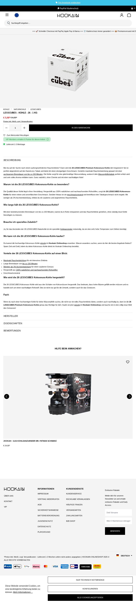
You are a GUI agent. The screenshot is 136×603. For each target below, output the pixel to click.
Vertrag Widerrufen (48, 499)
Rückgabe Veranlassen (78, 499)
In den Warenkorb (81, 128)
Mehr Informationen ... (23, 592)
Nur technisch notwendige (90, 580)
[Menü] (7, 14)
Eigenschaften (13, 323)
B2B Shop (70, 521)
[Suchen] (8, 23)
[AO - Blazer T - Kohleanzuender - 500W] (69, 397)
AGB (39, 505)
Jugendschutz (45, 521)
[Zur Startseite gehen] (68, 15)
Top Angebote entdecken (69, 2)
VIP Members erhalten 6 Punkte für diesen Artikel (25, 139)
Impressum (43, 494)
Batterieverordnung (49, 516)
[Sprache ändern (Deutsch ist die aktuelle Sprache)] (134, 8)
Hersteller (11, 316)
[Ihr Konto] (121, 15)
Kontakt (8, 501)
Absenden (115, 531)
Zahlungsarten (74, 516)
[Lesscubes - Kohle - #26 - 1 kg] (68, 70)
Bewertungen (12, 330)
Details (69, 443)
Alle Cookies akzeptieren (90, 598)
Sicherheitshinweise (48, 510)
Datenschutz (44, 527)
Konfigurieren (90, 589)
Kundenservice (74, 494)
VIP (5, 507)
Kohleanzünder (66, 229)
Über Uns (8, 496)
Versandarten (73, 510)
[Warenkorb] (129, 15)
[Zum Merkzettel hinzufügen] (128, 361)
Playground (44, 532)
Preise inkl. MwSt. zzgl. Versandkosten (18, 121)
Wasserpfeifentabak (106, 174)
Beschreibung (12, 160)
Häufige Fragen (74, 505)
